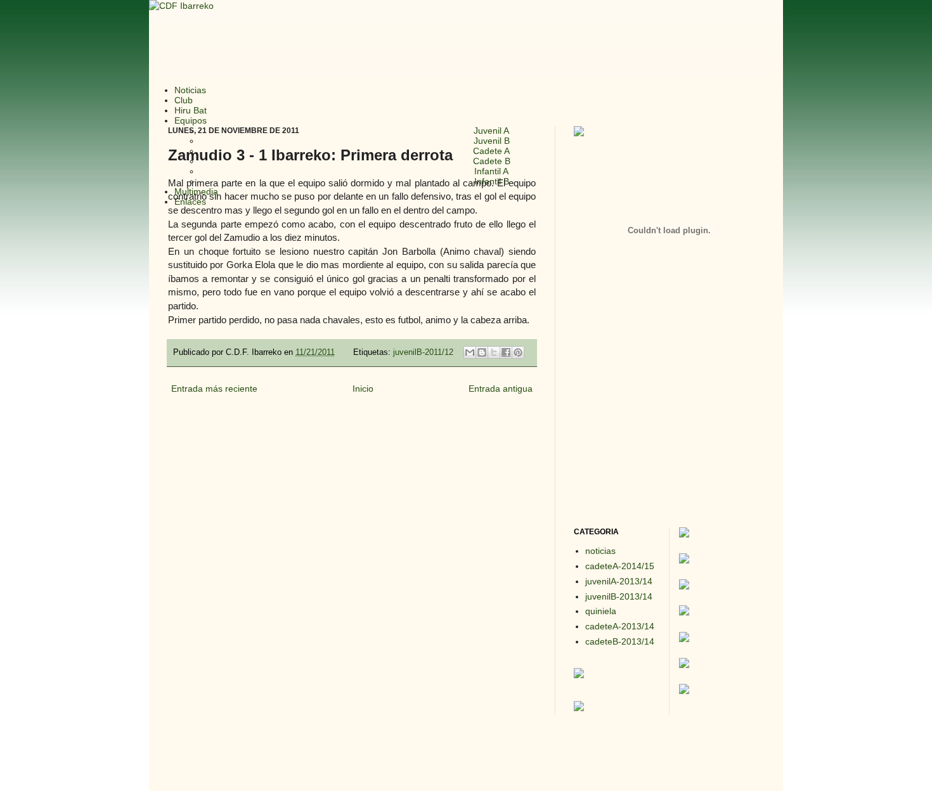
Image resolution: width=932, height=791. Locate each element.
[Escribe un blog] (482, 352)
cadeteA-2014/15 (619, 566)
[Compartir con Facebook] (506, 352)
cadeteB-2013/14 (619, 641)
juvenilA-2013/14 (618, 581)
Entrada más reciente (214, 388)
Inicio (363, 388)
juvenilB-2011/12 (423, 352)
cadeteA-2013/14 (619, 626)
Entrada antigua (501, 388)
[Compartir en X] (494, 352)
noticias (600, 551)
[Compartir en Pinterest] (518, 352)
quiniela (600, 611)
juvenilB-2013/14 (618, 596)
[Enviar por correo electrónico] (469, 352)
